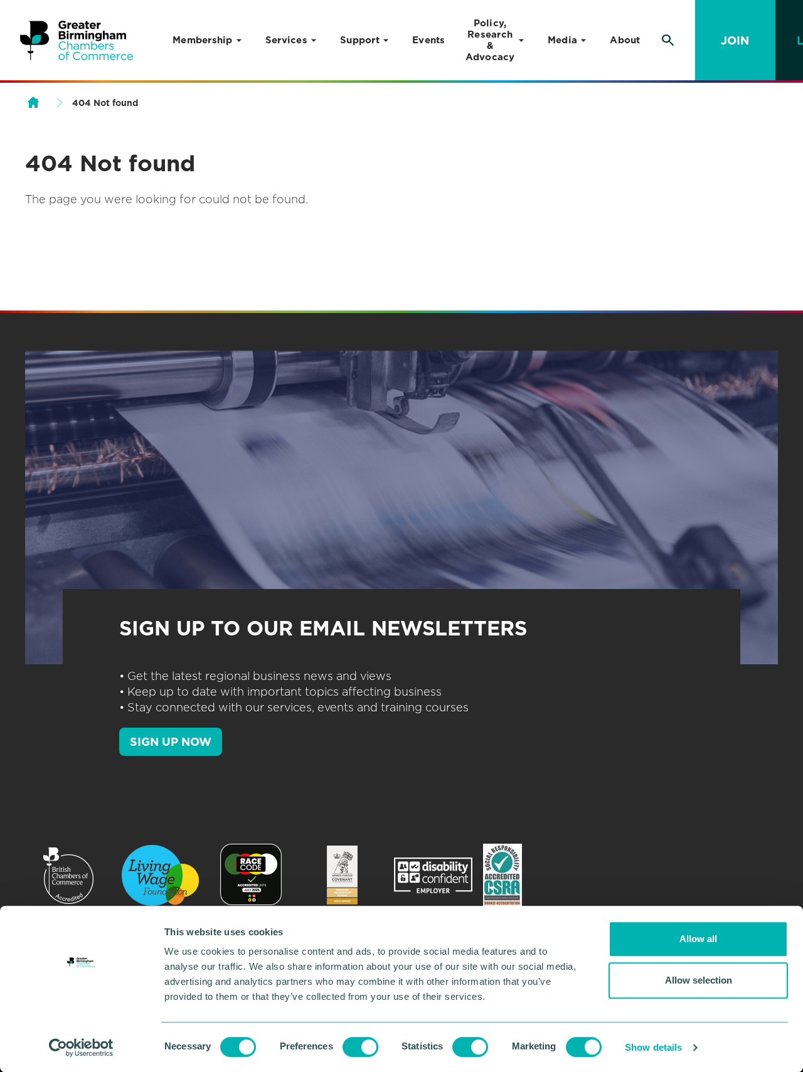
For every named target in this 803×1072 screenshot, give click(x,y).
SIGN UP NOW (170, 741)
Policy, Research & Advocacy (490, 40)
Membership (203, 40)
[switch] (360, 1047)
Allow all (698, 938)
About (625, 40)
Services (286, 40)
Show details (653, 1047)
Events (428, 40)
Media (562, 40)
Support (360, 40)
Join (735, 40)
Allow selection (698, 980)
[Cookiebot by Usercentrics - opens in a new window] (81, 1047)
